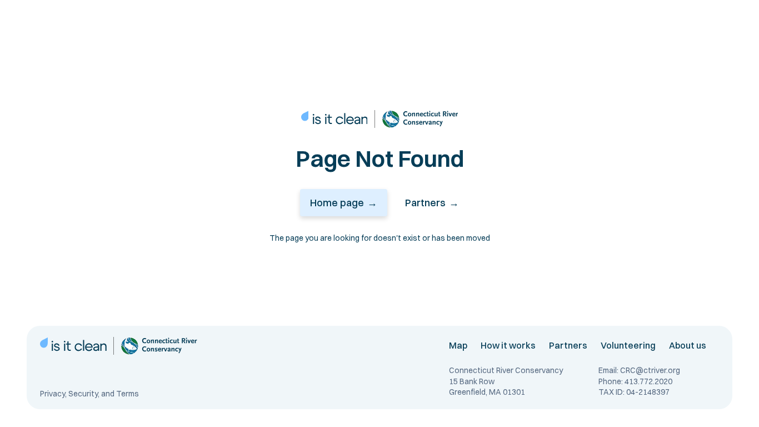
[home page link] (334, 119)
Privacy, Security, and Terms (89, 394)
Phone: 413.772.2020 (635, 381)
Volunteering (628, 345)
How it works (508, 345)
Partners (568, 345)
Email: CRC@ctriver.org (639, 370)
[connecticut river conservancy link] (420, 119)
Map (458, 345)
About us (687, 345)
